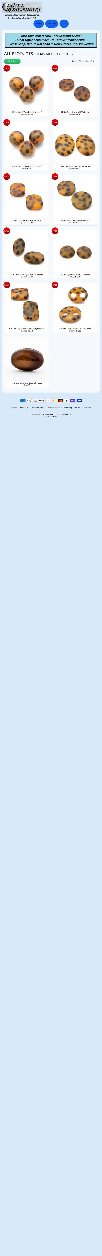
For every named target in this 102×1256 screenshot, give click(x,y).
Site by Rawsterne (51, 416)
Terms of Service (53, 407)
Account (52, 23)
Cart (64, 23)
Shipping (68, 407)
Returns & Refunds (82, 407)
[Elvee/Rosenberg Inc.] (22, 11)
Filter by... (12, 61)
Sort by (74, 61)
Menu (38, 23)
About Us (24, 407)
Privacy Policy (37, 407)
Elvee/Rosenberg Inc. (49, 414)
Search (14, 407)
